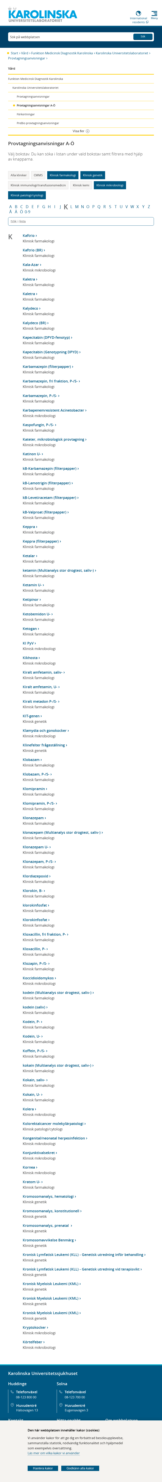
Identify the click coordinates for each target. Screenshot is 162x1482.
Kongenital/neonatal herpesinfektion (54, 1138)
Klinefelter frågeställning (44, 745)
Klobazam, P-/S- (36, 774)
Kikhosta (30, 657)
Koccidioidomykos (38, 978)
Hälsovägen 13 (27, 1410)
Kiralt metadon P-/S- (40, 701)
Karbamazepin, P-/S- (40, 395)
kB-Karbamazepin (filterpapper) (49, 468)
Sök (143, 36)
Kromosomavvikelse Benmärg (48, 1240)
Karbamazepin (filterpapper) (47, 366)
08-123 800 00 (26, 1397)
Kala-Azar (31, 264)
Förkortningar (26, 114)
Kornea (29, 1167)
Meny (154, 18)
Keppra (29, 526)
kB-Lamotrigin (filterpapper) (47, 483)
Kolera (28, 1109)
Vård (24, 53)
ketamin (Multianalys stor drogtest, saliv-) (58, 570)
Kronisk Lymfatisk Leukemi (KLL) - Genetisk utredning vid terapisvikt (81, 1269)
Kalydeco (30, 308)
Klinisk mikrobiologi (109, 185)
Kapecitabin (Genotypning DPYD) (50, 352)
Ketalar (29, 555)
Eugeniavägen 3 (76, 1410)
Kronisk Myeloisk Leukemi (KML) (50, 1283)
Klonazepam (33, 817)
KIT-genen (31, 716)
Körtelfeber (32, 1342)
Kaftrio (29, 235)
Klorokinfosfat (35, 919)
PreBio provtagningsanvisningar (38, 123)
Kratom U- (31, 1181)
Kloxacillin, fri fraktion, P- (44, 934)
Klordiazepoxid (35, 876)
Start (14, 53)
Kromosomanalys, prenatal (46, 1225)
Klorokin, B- (33, 890)
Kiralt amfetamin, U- (40, 686)
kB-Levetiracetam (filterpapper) (49, 497)
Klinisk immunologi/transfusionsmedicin (38, 185)
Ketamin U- (32, 585)
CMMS (38, 175)
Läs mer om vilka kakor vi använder (54, 1453)
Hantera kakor (43, 1468)
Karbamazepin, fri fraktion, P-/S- (50, 381)
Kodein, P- (31, 1021)
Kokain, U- (31, 1094)
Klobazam (31, 759)
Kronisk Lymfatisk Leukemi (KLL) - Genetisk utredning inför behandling (83, 1254)
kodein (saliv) (34, 1007)
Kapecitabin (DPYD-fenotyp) (46, 337)
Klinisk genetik (93, 175)
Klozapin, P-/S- (35, 963)
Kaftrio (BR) (33, 250)
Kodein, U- (31, 1036)
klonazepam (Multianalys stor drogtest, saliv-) (62, 832)
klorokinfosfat (35, 905)
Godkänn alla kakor (80, 1468)
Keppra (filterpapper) (41, 541)
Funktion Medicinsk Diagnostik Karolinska (62, 53)
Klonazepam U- (35, 847)
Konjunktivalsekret (39, 1152)
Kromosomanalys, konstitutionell (51, 1211)
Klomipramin (34, 788)
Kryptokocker (34, 1327)
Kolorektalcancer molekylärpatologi (53, 1123)
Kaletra (29, 279)
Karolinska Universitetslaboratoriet (122, 53)
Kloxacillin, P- (34, 948)
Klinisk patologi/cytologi (27, 195)
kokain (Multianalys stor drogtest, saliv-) (57, 1065)
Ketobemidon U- (36, 614)
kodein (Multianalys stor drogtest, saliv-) (57, 992)
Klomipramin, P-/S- (39, 803)
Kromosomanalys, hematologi (48, 1196)
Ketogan (30, 628)
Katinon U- (32, 454)
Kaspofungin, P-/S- (38, 424)
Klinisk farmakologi (63, 175)
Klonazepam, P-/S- (38, 861)
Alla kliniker (19, 175)
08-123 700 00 (75, 1397)
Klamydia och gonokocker (45, 730)
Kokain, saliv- (34, 1080)
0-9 (27, 212)
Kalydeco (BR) (34, 322)
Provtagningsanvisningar (26, 58)
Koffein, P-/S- (34, 1050)
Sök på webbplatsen (25, 37)
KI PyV (28, 643)
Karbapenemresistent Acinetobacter (53, 410)
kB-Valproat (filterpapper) (44, 512)
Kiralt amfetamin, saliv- (42, 672)
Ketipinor (31, 599)
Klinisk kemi (81, 185)
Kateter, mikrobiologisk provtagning (53, 439)
